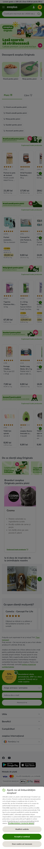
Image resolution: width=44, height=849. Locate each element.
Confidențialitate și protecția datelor (21, 823)
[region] (22, 818)
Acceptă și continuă (22, 836)
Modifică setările (22, 829)
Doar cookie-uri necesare (22, 844)
